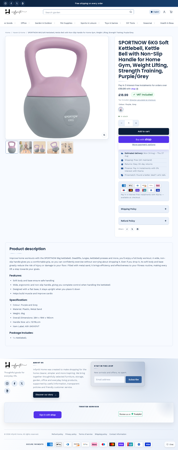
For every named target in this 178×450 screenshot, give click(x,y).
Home (7, 33)
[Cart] (171, 12)
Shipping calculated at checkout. (143, 100)
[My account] (164, 12)
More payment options (143, 144)
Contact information (117, 434)
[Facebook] (11, 3)
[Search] (130, 11)
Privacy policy (70, 434)
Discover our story (46, 394)
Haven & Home (19, 33)
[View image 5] (67, 147)
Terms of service (86, 434)
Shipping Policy (128, 209)
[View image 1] (12, 147)
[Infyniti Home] (16, 12)
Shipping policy (101, 434)
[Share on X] (132, 229)
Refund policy (57, 434)
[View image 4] (53, 147)
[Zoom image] (104, 134)
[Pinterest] (22, 3)
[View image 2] (25, 147)
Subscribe (134, 379)
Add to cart (144, 131)
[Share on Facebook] (127, 229)
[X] (17, 3)
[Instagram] (5, 3)
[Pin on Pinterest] (138, 229)
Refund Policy (128, 221)
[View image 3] (39, 147)
